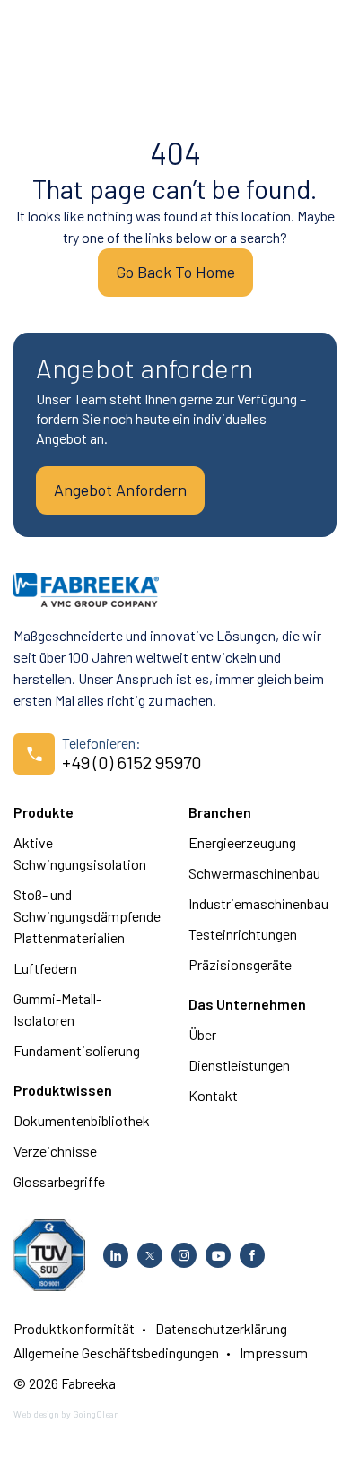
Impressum (274, 1352)
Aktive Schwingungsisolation (79, 853)
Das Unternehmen (247, 1003)
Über (202, 1034)
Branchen (219, 811)
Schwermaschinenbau (254, 872)
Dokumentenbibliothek (81, 1120)
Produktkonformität (74, 1328)
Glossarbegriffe (59, 1181)
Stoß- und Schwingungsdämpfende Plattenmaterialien (87, 916)
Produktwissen (62, 1089)
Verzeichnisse (55, 1150)
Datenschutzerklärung (221, 1328)
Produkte (43, 811)
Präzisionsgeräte (240, 964)
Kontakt (213, 1095)
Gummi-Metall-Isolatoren (57, 1009)
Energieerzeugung (242, 842)
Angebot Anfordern (120, 489)
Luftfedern (45, 967)
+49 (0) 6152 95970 (132, 762)
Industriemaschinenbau (258, 903)
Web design (36, 1414)
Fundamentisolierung (76, 1050)
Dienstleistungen (239, 1064)
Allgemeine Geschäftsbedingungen (116, 1352)
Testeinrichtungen (242, 933)
